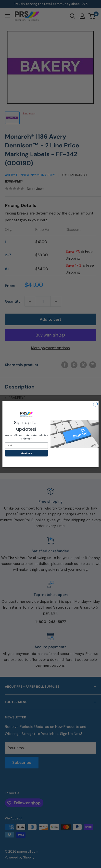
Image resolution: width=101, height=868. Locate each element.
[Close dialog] (95, 404)
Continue (26, 453)
